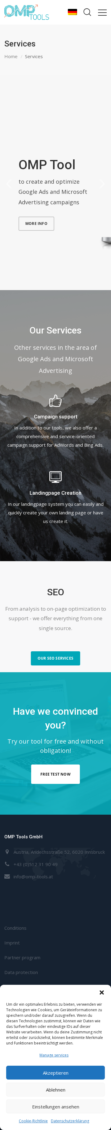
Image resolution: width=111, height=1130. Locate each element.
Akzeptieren (55, 1073)
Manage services (53, 1055)
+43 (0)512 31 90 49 (36, 864)
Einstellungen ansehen (55, 1107)
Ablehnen (55, 1090)
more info (36, 223)
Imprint (12, 943)
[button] (102, 992)
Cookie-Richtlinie (33, 1121)
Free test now (55, 774)
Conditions (15, 928)
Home (11, 56)
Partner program (22, 957)
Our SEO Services (55, 658)
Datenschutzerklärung (70, 1121)
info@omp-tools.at (33, 876)
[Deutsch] (72, 12)
